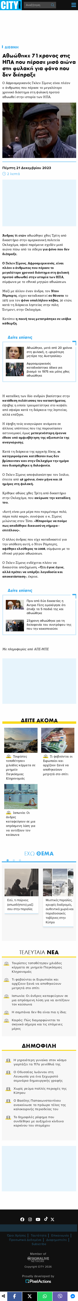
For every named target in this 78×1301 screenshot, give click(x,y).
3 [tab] (19, 859)
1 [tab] (7, 859)
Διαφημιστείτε (56, 1240)
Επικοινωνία (60, 1235)
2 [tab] (13, 859)
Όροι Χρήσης (16, 1235)
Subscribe (39, 1244)
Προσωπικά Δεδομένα (25, 1240)
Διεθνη (12, 47)
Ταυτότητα (38, 1235)
